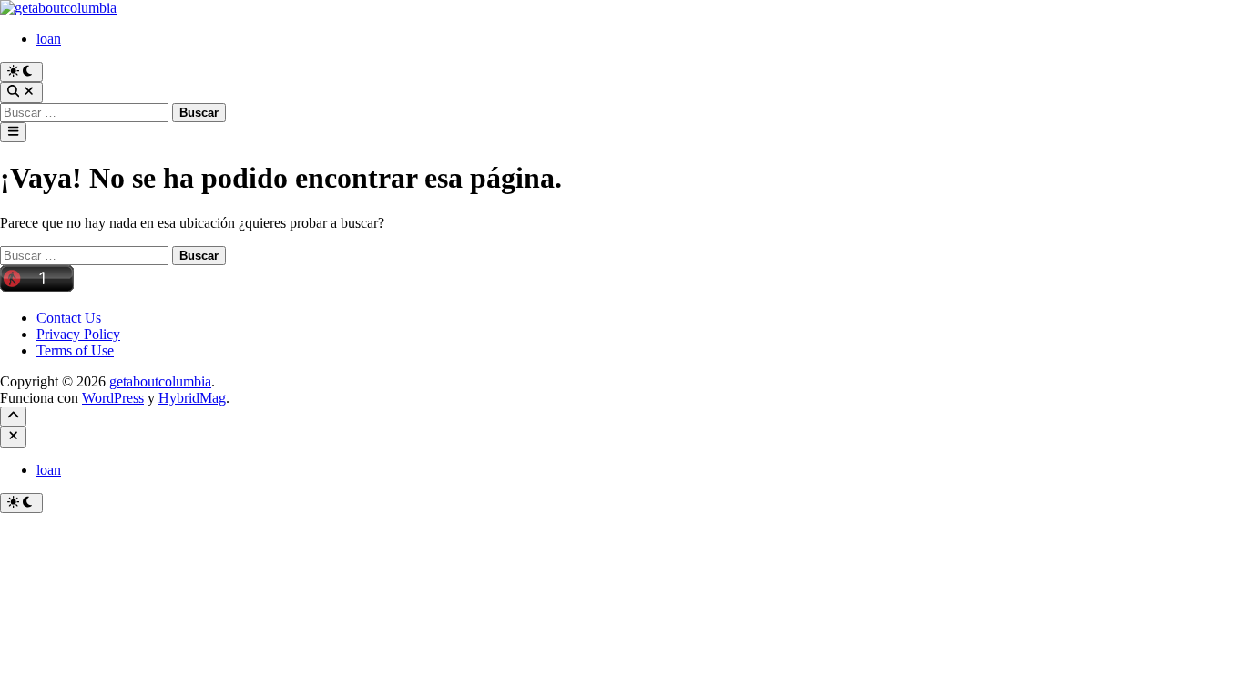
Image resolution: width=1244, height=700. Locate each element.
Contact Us (68, 317)
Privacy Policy (78, 334)
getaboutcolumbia (160, 381)
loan (48, 38)
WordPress (113, 398)
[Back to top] (13, 417)
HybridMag (192, 398)
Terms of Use (75, 350)
